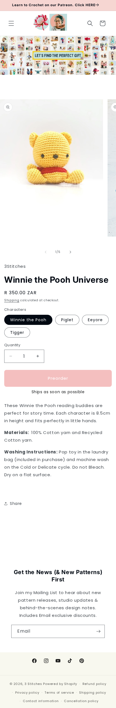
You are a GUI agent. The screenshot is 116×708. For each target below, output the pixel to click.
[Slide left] (45, 252)
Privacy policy (27, 692)
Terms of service (59, 692)
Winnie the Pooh (28, 320)
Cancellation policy (81, 701)
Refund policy (94, 684)
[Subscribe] (98, 631)
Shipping (11, 300)
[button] (11, 23)
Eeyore (95, 320)
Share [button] (16, 503)
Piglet (67, 320)
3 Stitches (33, 684)
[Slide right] (70, 252)
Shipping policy (92, 692)
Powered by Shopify (60, 684)
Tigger (17, 332)
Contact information (41, 701)
